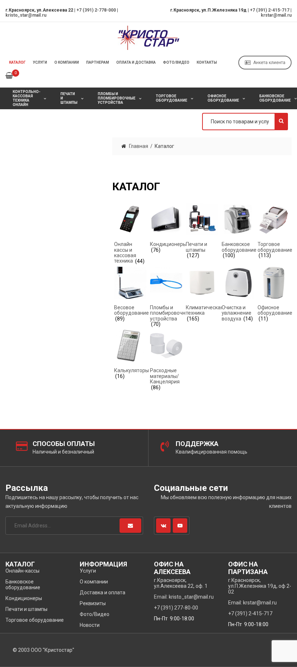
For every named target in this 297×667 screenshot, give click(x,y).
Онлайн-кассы (22, 571)
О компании (66, 62)
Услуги (40, 62)
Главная (138, 146)
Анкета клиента (269, 62)
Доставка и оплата (102, 592)
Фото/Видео (176, 62)
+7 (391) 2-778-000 (96, 10)
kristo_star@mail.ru (25, 15)
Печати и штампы (69, 98)
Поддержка (197, 443)
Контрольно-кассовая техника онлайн (26, 98)
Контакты (207, 62)
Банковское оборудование (22, 584)
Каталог (17, 62)
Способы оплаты (64, 443)
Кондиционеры (23, 598)
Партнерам (97, 62)
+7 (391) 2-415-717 (269, 10)
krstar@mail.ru (276, 15)
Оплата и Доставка (136, 62)
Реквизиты (93, 603)
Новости (90, 625)
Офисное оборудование (223, 98)
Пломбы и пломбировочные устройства (116, 98)
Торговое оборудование (171, 98)
